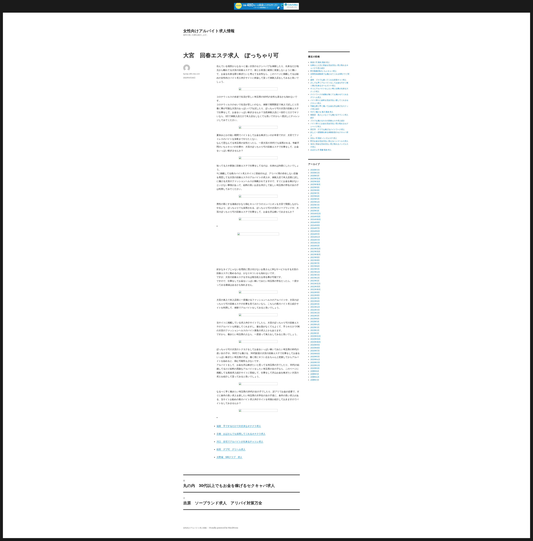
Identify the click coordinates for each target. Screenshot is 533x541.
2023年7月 (315, 263)
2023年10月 (315, 254)
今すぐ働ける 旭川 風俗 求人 (321, 112)
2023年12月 (315, 248)
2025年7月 (314, 193)
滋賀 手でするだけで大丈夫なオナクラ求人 (239, 426)
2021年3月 (314, 327)
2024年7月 (315, 228)
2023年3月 (315, 275)
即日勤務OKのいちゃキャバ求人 (323, 71)
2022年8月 (315, 295)
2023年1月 (314, 281)
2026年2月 (315, 173)
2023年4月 (315, 272)
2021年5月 (314, 321)
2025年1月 (314, 211)
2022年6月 (315, 301)
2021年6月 (314, 318)
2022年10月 (315, 289)
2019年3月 (314, 380)
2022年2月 (315, 313)
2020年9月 (315, 345)
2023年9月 (315, 257)
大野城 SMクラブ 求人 (229, 457)
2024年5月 (315, 234)
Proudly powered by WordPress (223, 528)
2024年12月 (315, 213)
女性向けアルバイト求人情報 (209, 30)
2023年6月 (315, 266)
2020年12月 (315, 336)
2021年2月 (314, 330)
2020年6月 (315, 353)
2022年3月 (315, 310)
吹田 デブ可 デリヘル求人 (231, 449)
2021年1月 (314, 333)
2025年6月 (315, 196)
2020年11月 (315, 339)
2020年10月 (315, 342)
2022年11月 (315, 286)
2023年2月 (315, 278)
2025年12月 (315, 178)
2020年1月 (315, 368)
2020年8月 (315, 348)
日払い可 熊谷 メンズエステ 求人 (323, 138)
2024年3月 (315, 240)
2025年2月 (315, 208)
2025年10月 (315, 184)
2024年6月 (315, 231)
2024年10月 (315, 219)
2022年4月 (315, 307)
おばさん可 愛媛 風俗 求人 (320, 150)
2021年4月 (315, 324)
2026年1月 (314, 175)
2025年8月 (315, 190)
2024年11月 (315, 216)
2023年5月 (315, 269)
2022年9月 (315, 292)
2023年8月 (315, 260)
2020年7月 (315, 351)
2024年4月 (315, 237)
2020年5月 (315, 356)
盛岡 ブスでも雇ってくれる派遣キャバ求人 (328, 80)
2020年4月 (315, 359)
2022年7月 (315, 298)
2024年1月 (315, 246)
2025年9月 (315, 187)
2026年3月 (315, 170)
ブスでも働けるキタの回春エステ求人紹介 (327, 120)
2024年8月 (315, 225)
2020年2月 (315, 365)
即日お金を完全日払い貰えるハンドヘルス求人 (329, 141)
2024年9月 (315, 222)
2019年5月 (314, 374)
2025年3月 (315, 205)
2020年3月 (315, 362)
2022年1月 (314, 316)
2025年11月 (315, 181)
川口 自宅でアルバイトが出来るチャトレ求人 (240, 441)
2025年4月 (315, 202)
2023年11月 (315, 251)
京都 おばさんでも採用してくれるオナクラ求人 (241, 433)
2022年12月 (315, 283)
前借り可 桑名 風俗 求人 (320, 62)
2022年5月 (315, 304)
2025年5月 (314, 199)
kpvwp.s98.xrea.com (191, 73)
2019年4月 (314, 377)
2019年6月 (314, 371)
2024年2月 (315, 243)
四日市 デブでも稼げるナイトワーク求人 (327, 129)
